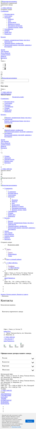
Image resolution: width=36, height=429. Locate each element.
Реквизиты (7, 34)
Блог (9, 21)
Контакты (4, 58)
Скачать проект (5, 54)
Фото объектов (5, 53)
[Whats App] (5, 69)
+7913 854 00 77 (9, 339)
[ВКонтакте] (5, 64)
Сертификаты (8, 29)
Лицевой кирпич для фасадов (13, 43)
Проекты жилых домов (15, 27)
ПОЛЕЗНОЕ (5, 402)
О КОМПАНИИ (6, 395)
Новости (11, 19)
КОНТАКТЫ (5, 403)
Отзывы (7, 30)
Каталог (3, 37)
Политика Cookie (16, 427)
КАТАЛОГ (4, 397)
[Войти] (1, 75)
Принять (29, 421)
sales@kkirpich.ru (9, 278)
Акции (3, 49)
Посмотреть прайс (18, 97)
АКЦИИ (3, 398)
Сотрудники (8, 16)
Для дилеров (5, 51)
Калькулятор (12, 22)
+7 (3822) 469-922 (6, 8)
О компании (4, 11)
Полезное (7, 17)
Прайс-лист (8, 32)
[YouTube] (5, 67)
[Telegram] (5, 65)
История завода (9, 14)
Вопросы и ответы (14, 24)
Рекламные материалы (15, 25)
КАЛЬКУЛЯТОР (6, 400)
